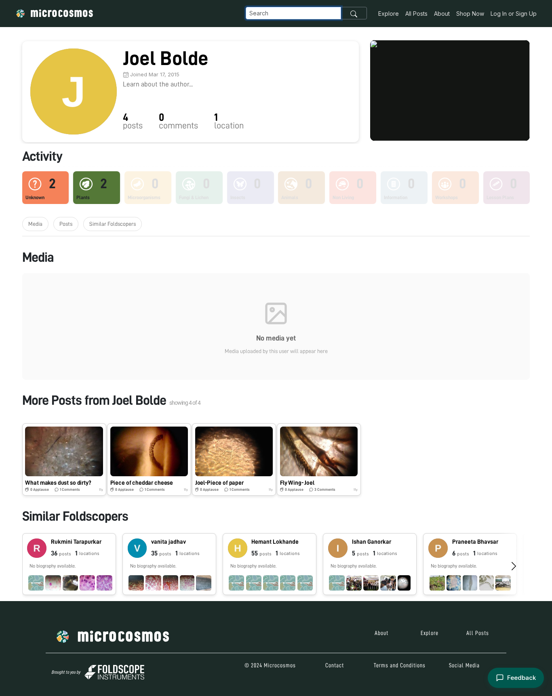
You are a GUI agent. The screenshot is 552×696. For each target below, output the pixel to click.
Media (35, 224)
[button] (64, 459)
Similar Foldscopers (112, 224)
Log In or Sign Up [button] (514, 13)
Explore (388, 13)
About (442, 13)
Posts (65, 224)
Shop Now (470, 13)
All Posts (416, 13)
